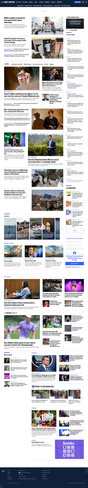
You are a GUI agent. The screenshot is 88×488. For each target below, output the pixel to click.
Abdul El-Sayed (27, 64)
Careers (9, 476)
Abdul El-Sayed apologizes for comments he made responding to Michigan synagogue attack (55, 99)
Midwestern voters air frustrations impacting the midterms (74, 402)
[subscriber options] (83, 2)
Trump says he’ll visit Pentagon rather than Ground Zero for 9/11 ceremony (75, 367)
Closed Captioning (46, 472)
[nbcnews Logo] (3, 471)
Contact (9, 472)
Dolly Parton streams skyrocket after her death (75, 144)
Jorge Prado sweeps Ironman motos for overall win (77, 329)
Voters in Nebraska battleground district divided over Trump (39, 401)
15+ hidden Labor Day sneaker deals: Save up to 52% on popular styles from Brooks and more (77, 195)
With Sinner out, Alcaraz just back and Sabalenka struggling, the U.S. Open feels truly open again (77, 339)
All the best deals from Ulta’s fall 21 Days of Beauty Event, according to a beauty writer (77, 224)
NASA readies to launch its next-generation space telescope (14, 20)
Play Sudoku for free (38, 442)
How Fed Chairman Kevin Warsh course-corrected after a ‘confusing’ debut (43, 160)
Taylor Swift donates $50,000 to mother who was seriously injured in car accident (75, 76)
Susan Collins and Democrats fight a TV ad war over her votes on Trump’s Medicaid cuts (21, 94)
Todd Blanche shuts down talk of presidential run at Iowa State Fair (58, 401)
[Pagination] (78, 388)
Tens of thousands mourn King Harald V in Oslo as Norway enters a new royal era (75, 163)
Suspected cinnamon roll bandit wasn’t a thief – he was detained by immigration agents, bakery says (17, 118)
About (9, 470)
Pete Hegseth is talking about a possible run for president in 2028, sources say (44, 376)
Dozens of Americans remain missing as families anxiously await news (16, 55)
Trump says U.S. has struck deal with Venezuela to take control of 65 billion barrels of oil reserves (77, 422)
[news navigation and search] (86, 2)
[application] (47, 26)
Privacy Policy (22, 470)
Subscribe (44, 474)
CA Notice (21, 474)
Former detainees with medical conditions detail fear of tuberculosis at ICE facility (17, 124)
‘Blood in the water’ (30, 261)
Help (8, 474)
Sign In (78, 267)
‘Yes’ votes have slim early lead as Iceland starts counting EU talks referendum (76, 432)
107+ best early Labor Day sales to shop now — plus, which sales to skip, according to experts (77, 214)
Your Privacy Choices (25, 472)
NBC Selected (45, 478)
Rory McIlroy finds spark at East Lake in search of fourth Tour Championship (19, 343)
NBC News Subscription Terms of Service (27, 478)
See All (75, 230)
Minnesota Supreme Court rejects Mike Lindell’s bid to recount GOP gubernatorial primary (52, 83)
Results (46, 64)
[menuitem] (18, 2)
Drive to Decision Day (38, 64)
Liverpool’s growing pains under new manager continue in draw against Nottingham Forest (55, 343)
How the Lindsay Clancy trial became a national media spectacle (19, 303)
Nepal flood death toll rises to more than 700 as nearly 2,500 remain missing (15, 40)
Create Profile (74, 263)
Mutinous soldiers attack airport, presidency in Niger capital (75, 181)
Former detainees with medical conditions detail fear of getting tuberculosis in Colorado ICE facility (75, 154)
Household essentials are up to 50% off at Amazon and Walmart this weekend (77, 204)
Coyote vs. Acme (50, 261)
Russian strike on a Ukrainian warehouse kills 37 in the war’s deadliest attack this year (15, 193)
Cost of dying (8, 261)
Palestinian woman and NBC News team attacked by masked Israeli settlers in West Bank (16, 172)
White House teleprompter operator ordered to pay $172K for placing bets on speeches (76, 358)
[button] (36, 2)
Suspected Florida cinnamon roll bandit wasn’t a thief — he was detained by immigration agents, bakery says (75, 121)
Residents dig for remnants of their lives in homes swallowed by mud (16, 50)
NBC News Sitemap (45, 470)
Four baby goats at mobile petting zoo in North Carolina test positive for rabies (75, 68)
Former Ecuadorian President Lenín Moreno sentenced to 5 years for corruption (76, 413)
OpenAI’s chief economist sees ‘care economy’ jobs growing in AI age (14, 151)
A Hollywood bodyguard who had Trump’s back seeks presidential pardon (76, 378)
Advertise (44, 476)
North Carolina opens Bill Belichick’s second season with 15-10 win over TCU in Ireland (52, 333)
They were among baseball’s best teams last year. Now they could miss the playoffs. (77, 318)
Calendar (51, 64)
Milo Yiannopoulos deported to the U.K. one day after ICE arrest (16, 110)
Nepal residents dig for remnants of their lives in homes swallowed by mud (75, 173)
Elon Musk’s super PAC (17, 64)
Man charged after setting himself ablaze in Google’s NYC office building (74, 130)
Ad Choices (10, 478)
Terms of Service (22, 476)
